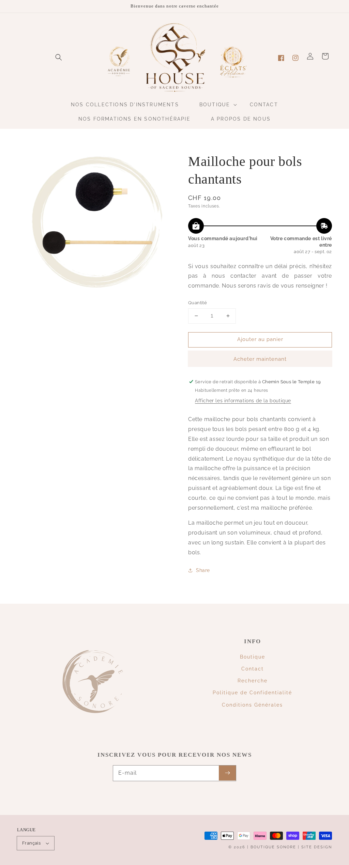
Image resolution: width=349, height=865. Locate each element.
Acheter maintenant (260, 359)
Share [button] (203, 570)
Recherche (253, 680)
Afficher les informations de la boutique (243, 400)
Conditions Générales (252, 705)
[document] (95, 224)
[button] (58, 57)
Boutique (252, 657)
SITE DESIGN (316, 847)
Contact (252, 668)
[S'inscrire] (227, 773)
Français (31, 843)
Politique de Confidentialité (252, 692)
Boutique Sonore (273, 847)
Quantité (197, 302)
